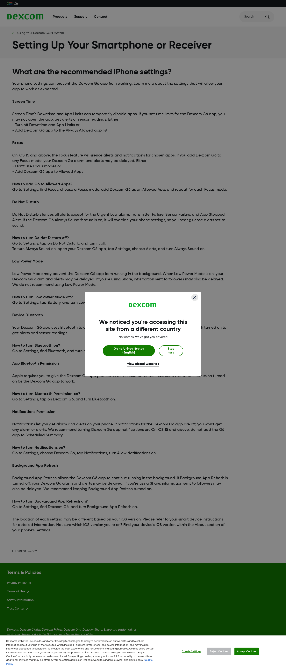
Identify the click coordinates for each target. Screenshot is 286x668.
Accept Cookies (246, 651)
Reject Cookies (219, 651)
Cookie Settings (191, 651)
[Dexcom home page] (142, 305)
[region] (143, 651)
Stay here (171, 350)
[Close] (194, 297)
